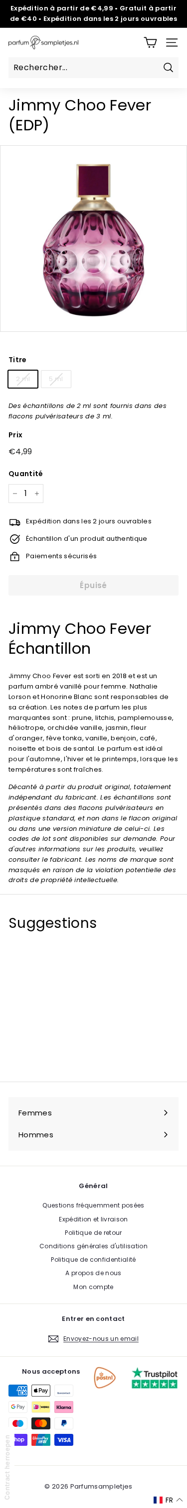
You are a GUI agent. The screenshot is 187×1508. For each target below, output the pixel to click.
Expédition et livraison (93, 1219)
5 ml (56, 379)
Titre (17, 360)
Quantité (25, 474)
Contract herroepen (7, 1467)
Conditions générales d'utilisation (93, 1246)
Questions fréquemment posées (93, 1205)
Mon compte (93, 1287)
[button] (168, 1500)
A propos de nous (93, 1273)
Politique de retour (93, 1232)
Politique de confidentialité (93, 1259)
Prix (15, 435)
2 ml (23, 379)
